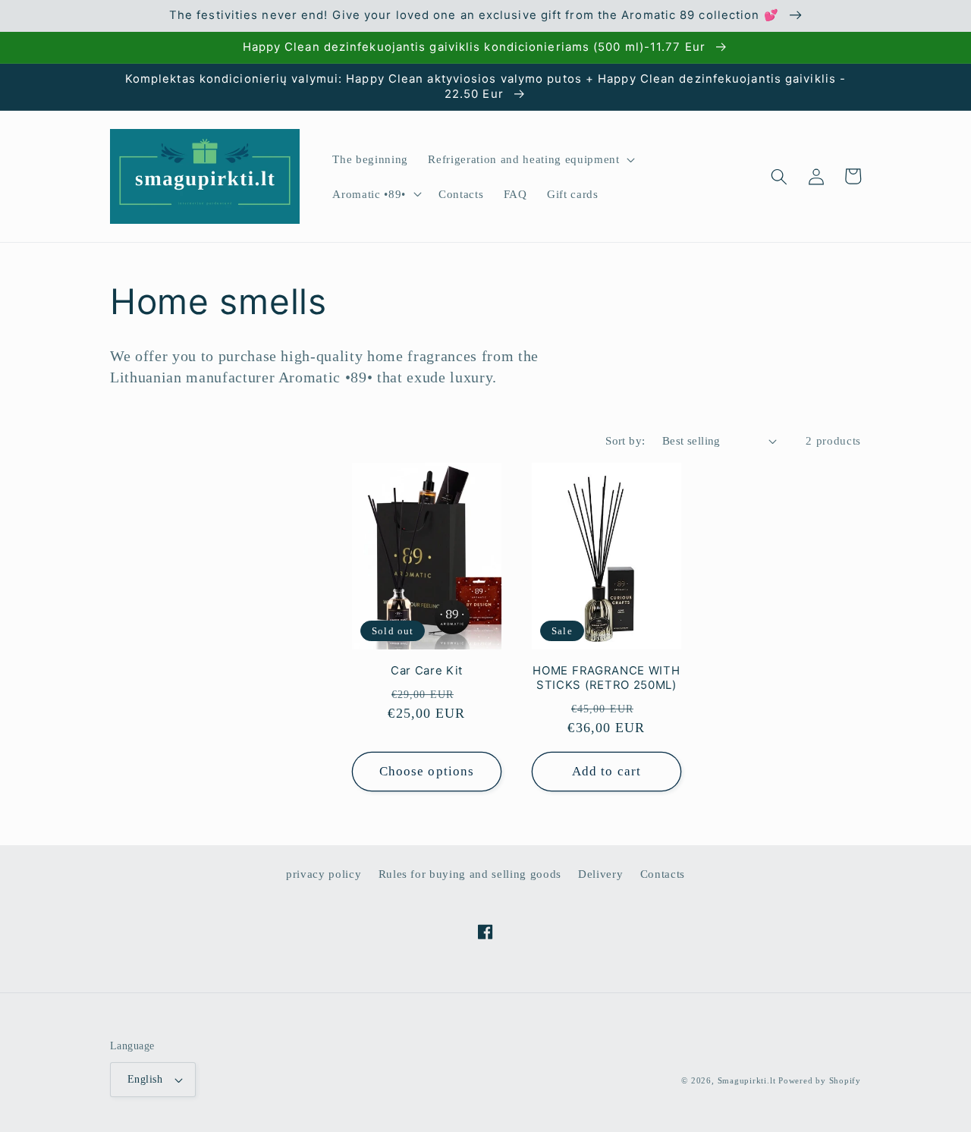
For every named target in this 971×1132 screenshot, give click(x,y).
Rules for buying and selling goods (470, 873)
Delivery (600, 873)
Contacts (662, 873)
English (144, 1079)
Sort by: (625, 440)
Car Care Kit (427, 671)
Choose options (426, 771)
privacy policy (323, 873)
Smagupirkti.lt (747, 1080)
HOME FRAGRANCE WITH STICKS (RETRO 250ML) (606, 678)
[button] (530, 159)
